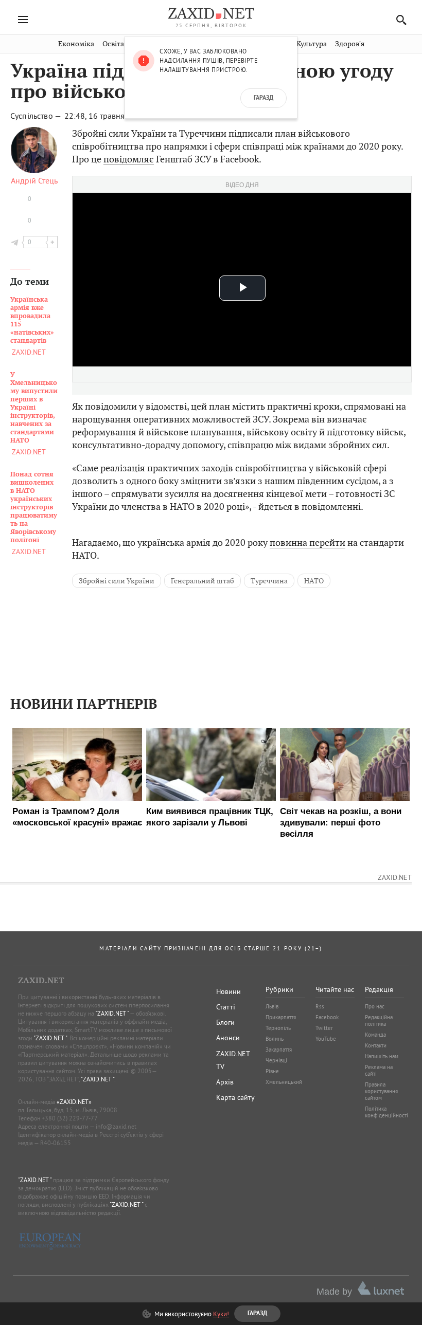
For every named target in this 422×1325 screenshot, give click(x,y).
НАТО (314, 580)
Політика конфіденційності (386, 1112)
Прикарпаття (281, 1017)
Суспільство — (36, 116)
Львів (272, 1006)
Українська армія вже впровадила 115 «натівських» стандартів (32, 320)
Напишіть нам (381, 1056)
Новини (228, 991)
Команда (375, 1034)
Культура (311, 44)
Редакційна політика (379, 1020)
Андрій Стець (34, 180)
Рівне (272, 1071)
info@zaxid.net (116, 1126)
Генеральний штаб (202, 580)
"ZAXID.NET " (112, 1013)
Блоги (225, 1022)
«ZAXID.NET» (74, 1102)
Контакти (375, 1045)
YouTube (325, 1038)
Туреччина (269, 580)
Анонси (228, 1037)
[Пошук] (398, 19)
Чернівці (276, 1060)
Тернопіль (278, 1028)
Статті (225, 1006)
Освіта (113, 44)
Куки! (221, 1314)
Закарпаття (279, 1049)
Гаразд (263, 98)
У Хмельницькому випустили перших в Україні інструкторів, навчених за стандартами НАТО (34, 408)
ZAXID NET (211, 13)
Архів (225, 1082)
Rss (319, 1006)
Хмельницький (284, 1081)
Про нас (374, 1006)
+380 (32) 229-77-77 (70, 1118)
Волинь (275, 1038)
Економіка (76, 44)
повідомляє (128, 159)
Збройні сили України (116, 580)
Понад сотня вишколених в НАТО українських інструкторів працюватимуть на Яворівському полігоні (33, 507)
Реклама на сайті (379, 1070)
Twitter (324, 1028)
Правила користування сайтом (381, 1091)
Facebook (327, 1017)
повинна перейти (307, 542)
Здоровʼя (349, 44)
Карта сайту (235, 1097)
